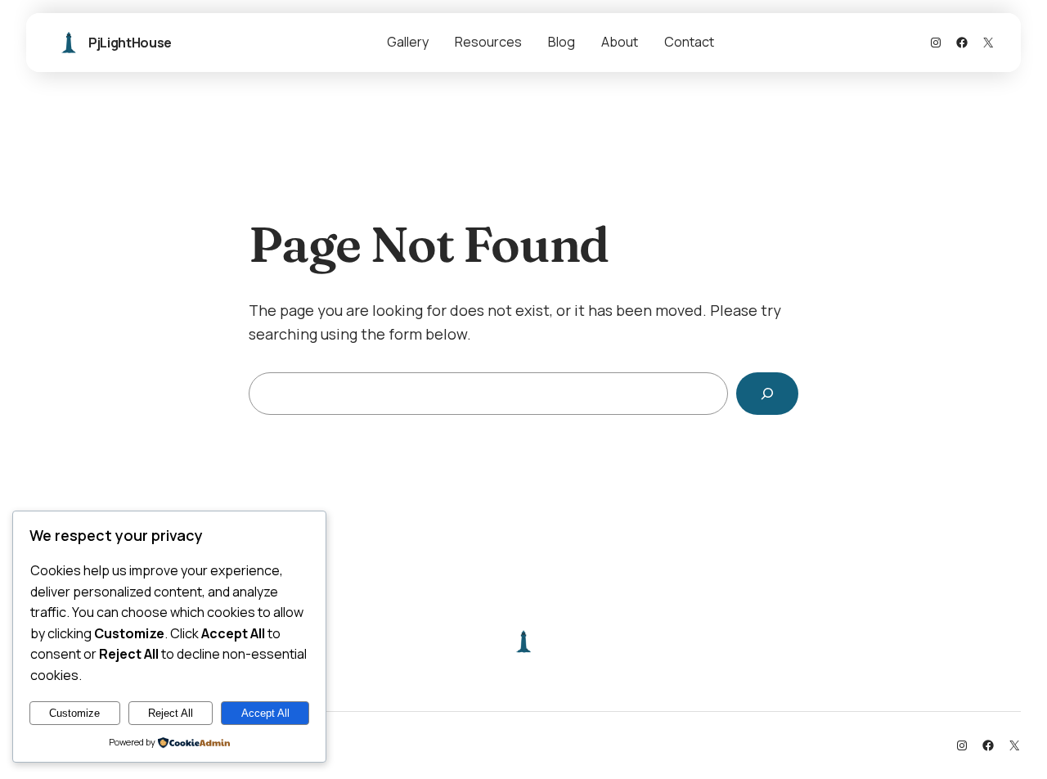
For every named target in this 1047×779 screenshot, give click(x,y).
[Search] (767, 393)
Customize (74, 713)
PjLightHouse (130, 43)
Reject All (170, 713)
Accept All (265, 713)
